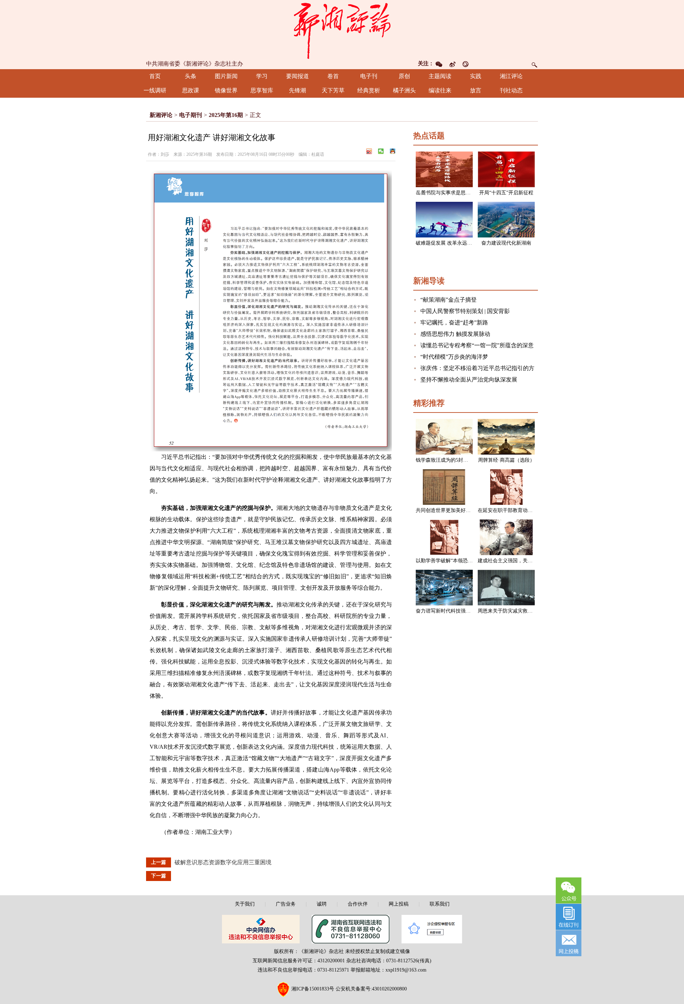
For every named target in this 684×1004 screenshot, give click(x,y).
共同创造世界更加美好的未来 (448, 510)
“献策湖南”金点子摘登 (448, 300)
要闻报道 (297, 76)
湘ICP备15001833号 (312, 989)
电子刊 (368, 76)
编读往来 (440, 90)
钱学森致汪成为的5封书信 (444, 460)
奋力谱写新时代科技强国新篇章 (451, 611)
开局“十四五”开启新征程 (506, 192)
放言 (475, 90)
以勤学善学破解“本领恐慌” (445, 560)
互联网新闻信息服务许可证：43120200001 (299, 960)
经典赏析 (368, 90)
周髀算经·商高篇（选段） (506, 460)
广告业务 (286, 904)
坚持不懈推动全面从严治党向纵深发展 (468, 379)
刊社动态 (511, 90)
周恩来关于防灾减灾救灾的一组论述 (518, 611)
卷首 (333, 76)
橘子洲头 (404, 90)
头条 (190, 76)
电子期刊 (190, 115)
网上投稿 (399, 904)
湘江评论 (511, 76)
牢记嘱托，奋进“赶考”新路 (454, 322)
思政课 (190, 90)
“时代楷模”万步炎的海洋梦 (454, 357)
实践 (475, 76)
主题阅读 (440, 76)
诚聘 (322, 904)
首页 (155, 76)
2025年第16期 (226, 115)
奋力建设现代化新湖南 (506, 243)
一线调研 (155, 90)
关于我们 (245, 904)
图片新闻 (226, 76)
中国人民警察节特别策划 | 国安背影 (465, 311)
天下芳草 (333, 90)
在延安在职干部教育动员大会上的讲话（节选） (530, 510)
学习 (262, 76)
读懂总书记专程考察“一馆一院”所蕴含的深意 (477, 345)
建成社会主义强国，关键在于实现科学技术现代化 (532, 560)
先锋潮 (297, 90)
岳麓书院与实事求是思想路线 (448, 192)
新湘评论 (161, 115)
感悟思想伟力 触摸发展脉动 (455, 334)
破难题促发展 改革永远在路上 (449, 243)
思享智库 (261, 90)
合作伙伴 (358, 904)
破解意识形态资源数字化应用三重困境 (223, 862)
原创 (404, 76)
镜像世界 (226, 90)
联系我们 (440, 904)
